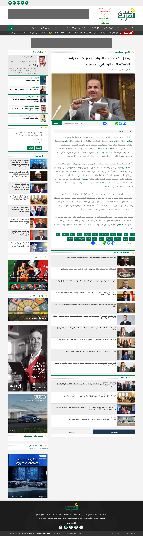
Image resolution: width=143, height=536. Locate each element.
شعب (132, 239)
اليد (89, 239)
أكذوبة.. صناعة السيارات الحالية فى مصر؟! (24, 90)
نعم (38, 140)
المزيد (25, 28)
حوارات (96, 518)
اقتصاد (55, 514)
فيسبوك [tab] (113, 432)
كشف (94, 235)
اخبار (126, 28)
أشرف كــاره (35, 87)
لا (39, 143)
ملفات (120, 28)
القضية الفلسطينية (124, 224)
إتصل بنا (113, 534)
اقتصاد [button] (66, 28)
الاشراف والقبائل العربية (75, 518)
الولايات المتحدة (79, 239)
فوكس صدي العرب (60, 518)
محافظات (56, 28)
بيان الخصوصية (131, 534)
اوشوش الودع (88, 518)
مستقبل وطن (127, 141)
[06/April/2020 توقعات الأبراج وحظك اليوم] (28, 310)
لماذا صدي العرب (121, 534)
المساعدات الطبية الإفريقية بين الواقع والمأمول (26, 100)
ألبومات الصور (39, 257)
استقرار (109, 149)
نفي (126, 235)
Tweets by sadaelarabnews (38, 449)
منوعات (50, 518)
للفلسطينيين (98, 183)
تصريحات (109, 239)
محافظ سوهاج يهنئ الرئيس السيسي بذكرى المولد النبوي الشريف (39, 33)
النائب (127, 137)
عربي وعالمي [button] (45, 28)
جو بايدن (123, 168)
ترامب (65, 141)
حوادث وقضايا (83, 28)
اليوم (95, 239)
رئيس (125, 239)
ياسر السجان (35, 78)
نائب (120, 235)
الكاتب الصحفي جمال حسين (29, 116)
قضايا (72, 235)
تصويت (38, 148)
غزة (58, 235)
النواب (73, 137)
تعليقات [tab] (71, 432)
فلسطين (65, 235)
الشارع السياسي (87, 514)
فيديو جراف (42, 518)
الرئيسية (105, 514)
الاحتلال (84, 179)
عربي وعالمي (40, 514)
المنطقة (101, 149)
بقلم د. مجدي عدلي (32, 97)
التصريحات (113, 141)
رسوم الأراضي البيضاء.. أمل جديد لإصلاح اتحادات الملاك (25, 110)
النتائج (30, 148)
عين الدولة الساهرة (32, 80)
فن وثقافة (95, 28)
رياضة (74, 28)
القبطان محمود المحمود (27, 57)
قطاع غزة (87, 235)
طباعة (56, 123)
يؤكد (75, 175)
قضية (79, 235)
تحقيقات (33, 28)
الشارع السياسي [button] (108, 28)
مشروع (113, 235)
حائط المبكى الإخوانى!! (31, 118)
